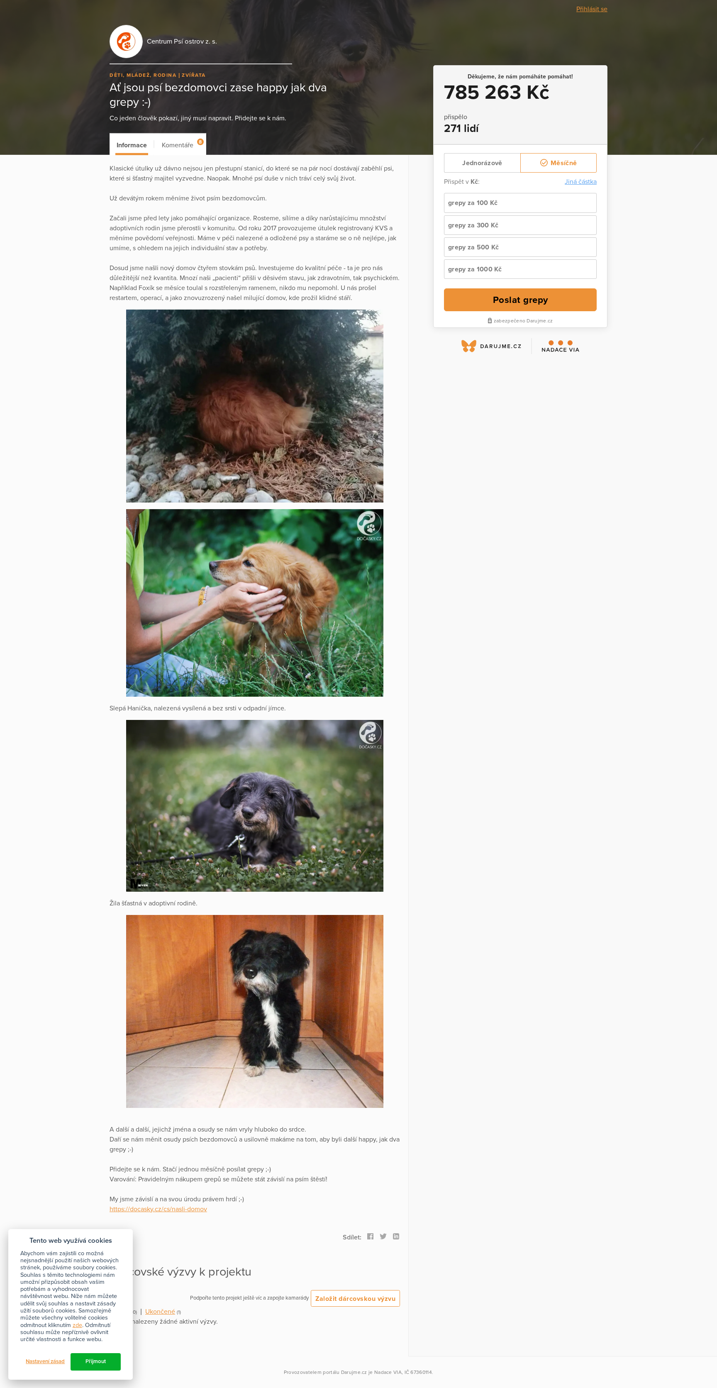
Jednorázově (482, 163)
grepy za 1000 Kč (475, 269)
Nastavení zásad (45, 1361)
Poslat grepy (520, 299)
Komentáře (182, 144)
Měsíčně (563, 163)
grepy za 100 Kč (473, 203)
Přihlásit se (591, 9)
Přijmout (95, 1361)
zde (77, 1325)
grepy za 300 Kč (473, 225)
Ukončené (160, 1312)
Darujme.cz (354, 1372)
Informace (132, 145)
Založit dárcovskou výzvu (355, 1299)
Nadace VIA (388, 1372)
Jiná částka (581, 182)
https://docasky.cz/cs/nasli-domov (158, 1209)
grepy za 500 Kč (473, 247)
